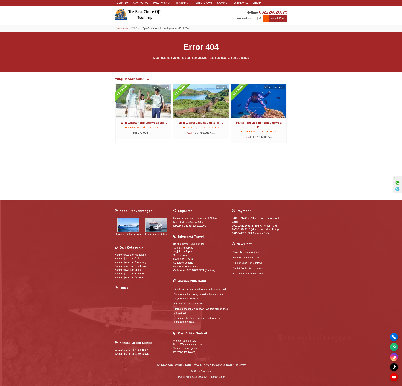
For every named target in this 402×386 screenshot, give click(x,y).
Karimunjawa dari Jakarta (129, 277)
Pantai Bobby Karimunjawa (248, 268)
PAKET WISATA (161, 2)
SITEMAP (258, 2)
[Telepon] (397, 189)
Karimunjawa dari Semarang (131, 262)
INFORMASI (182, 2)
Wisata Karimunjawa (184, 340)
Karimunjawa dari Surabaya (130, 266)
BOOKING (222, 2)
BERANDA (122, 2)
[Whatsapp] (397, 183)
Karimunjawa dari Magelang (130, 254)
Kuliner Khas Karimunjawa (248, 263)
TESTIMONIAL (240, 2)
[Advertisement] (201, 175)
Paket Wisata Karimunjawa (188, 344)
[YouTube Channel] (394, 377)
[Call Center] (394, 337)
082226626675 (273, 12)
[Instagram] (394, 357)
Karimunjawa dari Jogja (128, 269)
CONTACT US (140, 2)
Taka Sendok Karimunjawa (248, 273)
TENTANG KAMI (203, 2)
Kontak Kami (278, 18)
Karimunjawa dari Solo (127, 258)
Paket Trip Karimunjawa (246, 252)
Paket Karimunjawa (184, 352)
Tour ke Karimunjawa (185, 348)
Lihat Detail (146, 101)
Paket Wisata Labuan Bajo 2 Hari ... (200, 122)
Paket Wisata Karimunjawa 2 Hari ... (143, 122)
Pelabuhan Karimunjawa (246, 257)
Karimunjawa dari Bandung (130, 273)
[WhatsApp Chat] (394, 347)
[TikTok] (394, 367)
